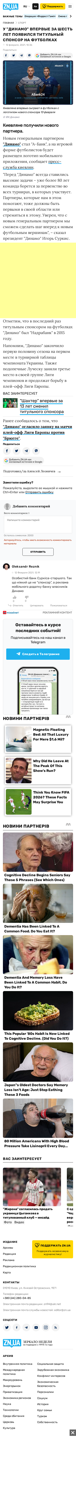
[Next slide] (70, 16)
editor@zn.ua (62, 1310)
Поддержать (55, 6)
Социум (42, 1398)
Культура (9, 1428)
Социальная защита (50, 1364)
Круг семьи (44, 1410)
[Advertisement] (38, 280)
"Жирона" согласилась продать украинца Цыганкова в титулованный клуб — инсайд (28, 1213)
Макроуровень (12, 1380)
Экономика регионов (17, 1398)
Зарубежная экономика (53, 1370)
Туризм (42, 1416)
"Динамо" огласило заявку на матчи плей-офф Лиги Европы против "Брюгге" (37, 432)
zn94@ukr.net (52, 1304)
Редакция (9, 1254)
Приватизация (12, 1392)
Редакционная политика (19, 1266)
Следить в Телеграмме (41, 654)
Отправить (38, 552)
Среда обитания (13, 1416)
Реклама (8, 1260)
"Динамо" (12, 144)
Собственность (47, 1422)
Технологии (11, 1410)
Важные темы (13, 16)
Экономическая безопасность (47, 1384)
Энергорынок (12, 1386)
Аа (35, 6)
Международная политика (14, 1372)
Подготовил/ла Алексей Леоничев (29, 471)
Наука (7, 1404)
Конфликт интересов (51, 1376)
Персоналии (45, 1392)
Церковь (8, 1422)
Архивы (8, 1247)
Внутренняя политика (17, 1364)
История (43, 1404)
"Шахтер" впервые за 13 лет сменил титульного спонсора (42, 406)
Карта (7, 1272)
